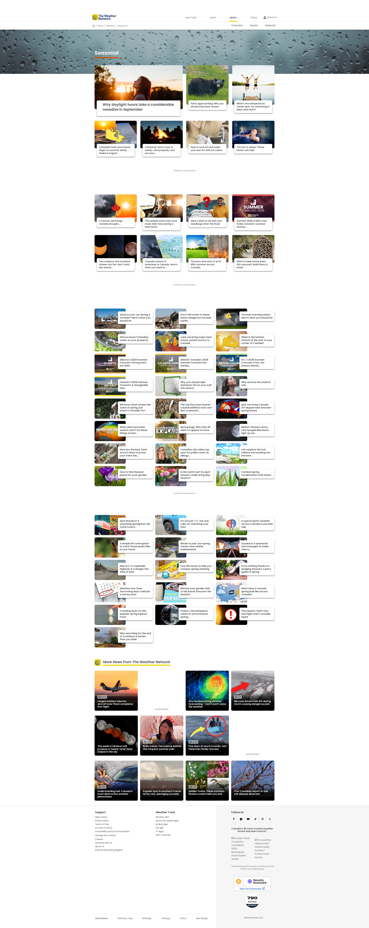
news (100, 25)
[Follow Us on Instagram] (241, 819)
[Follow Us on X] (269, 819)
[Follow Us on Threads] (262, 819)
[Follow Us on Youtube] (248, 819)
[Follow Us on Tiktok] (255, 819)
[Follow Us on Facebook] (233, 819)
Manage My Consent (105, 835)
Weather (110, 25)
